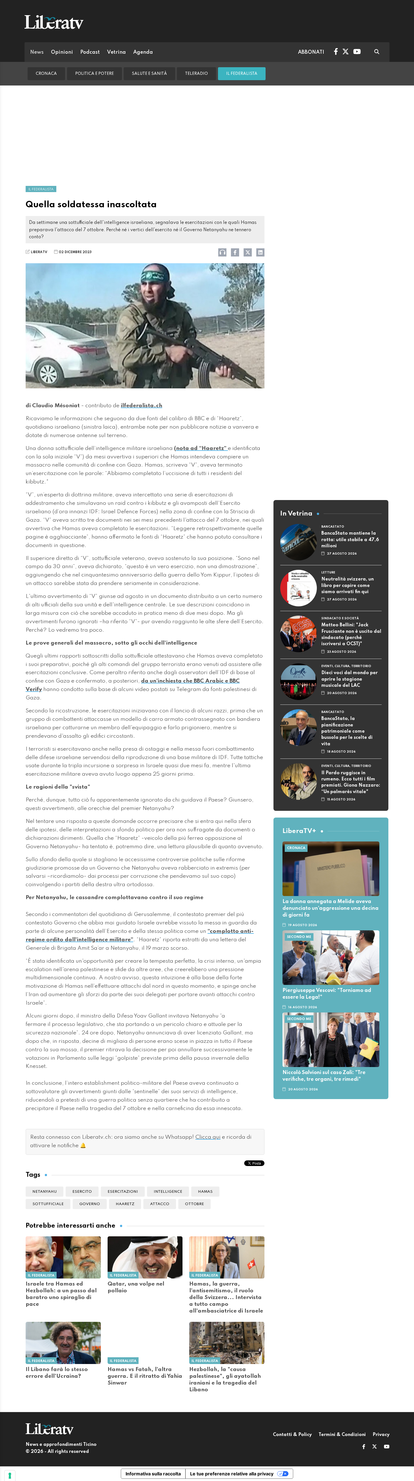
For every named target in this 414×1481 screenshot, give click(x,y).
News (37, 52)
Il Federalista (241, 74)
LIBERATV (39, 252)
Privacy (381, 1435)
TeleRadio (196, 74)
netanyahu (44, 1192)
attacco (159, 1204)
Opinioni (62, 52)
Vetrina (116, 52)
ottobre (194, 1204)
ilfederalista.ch (141, 406)
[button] (363, 1447)
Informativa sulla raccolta (153, 1474)
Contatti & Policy (292, 1435)
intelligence (168, 1192)
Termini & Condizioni (342, 1435)
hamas (205, 1192)
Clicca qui (208, 1137)
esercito (82, 1192)
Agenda (143, 52)
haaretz (125, 1204)
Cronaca (46, 74)
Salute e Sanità (149, 74)
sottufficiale (48, 1204)
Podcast (90, 52)
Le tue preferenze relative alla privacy (231, 1474)
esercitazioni (123, 1192)
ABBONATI (311, 52)
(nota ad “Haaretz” (201, 448)
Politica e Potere (94, 74)
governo (89, 1204)
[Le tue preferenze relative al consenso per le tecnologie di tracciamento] (10, 1475)
